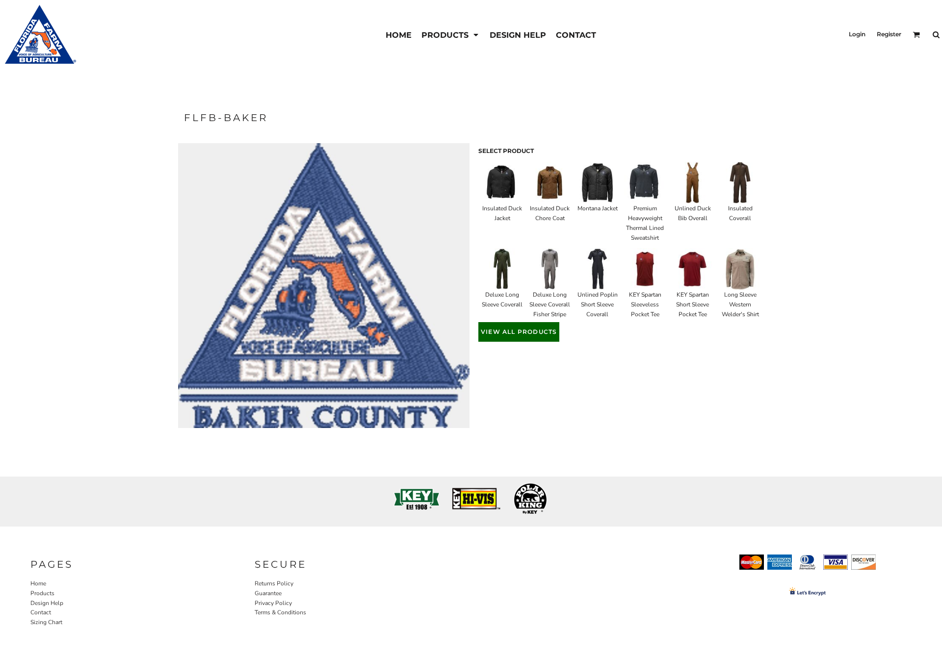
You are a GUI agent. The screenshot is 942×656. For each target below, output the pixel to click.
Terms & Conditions (280, 612)
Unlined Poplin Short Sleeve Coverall (597, 304)
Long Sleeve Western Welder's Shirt (740, 304)
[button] (451, 34)
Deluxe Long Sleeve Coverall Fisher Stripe (549, 304)
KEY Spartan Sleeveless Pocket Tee (645, 304)
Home (38, 583)
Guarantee (268, 593)
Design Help (46, 603)
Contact (40, 612)
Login (857, 34)
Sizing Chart (46, 622)
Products (42, 593)
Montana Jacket (597, 208)
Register (889, 34)
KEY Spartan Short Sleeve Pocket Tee (692, 304)
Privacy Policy (273, 603)
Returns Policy (274, 583)
